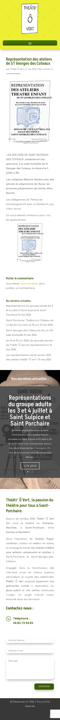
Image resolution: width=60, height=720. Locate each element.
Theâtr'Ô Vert (17, 69)
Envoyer (44, 686)
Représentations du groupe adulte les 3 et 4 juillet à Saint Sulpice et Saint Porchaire (29, 310)
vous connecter (29, 283)
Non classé (44, 69)
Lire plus (30, 465)
